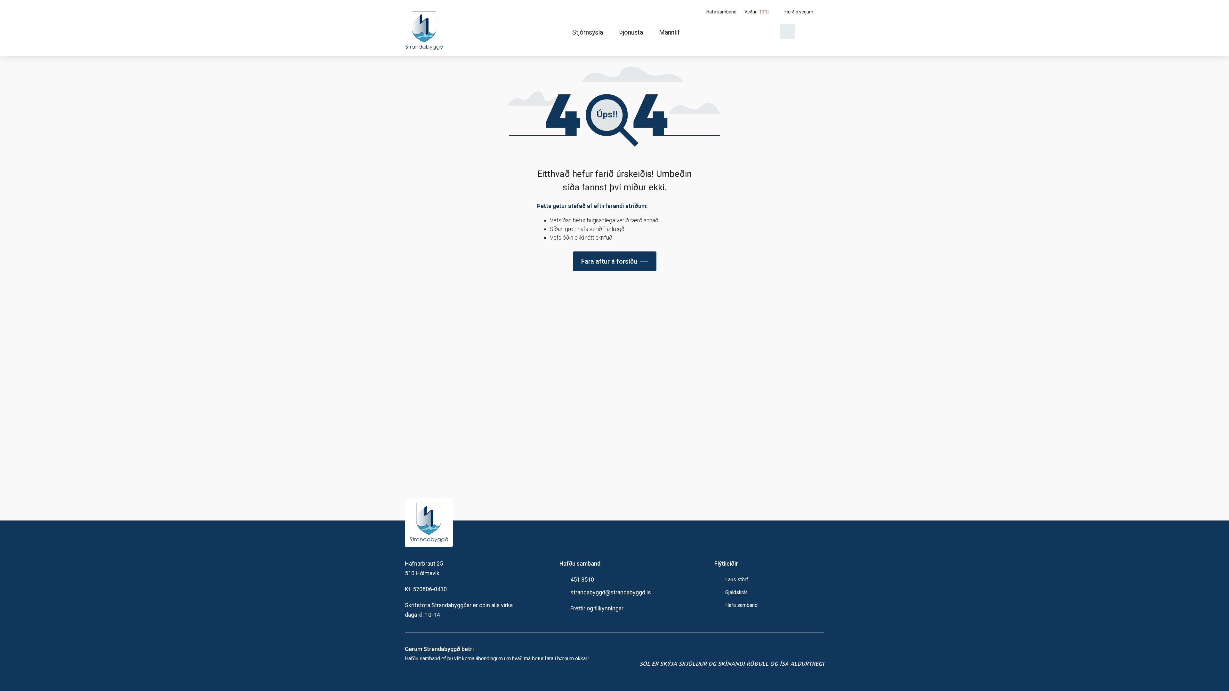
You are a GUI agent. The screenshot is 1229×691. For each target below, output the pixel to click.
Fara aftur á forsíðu (609, 261)
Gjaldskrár (736, 592)
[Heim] (425, 28)
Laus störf (736, 579)
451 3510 (582, 579)
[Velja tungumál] (812, 31)
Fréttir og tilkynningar (596, 608)
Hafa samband (741, 605)
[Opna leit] (787, 31)
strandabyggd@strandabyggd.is (610, 592)
